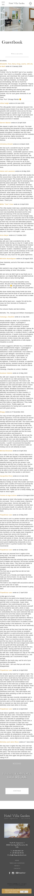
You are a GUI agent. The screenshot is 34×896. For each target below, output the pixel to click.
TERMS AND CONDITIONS (17, 863)
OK (24, 892)
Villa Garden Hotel (17, 3)
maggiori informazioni (13, 892)
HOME (17, 860)
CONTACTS (17, 868)
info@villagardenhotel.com (17, 855)
